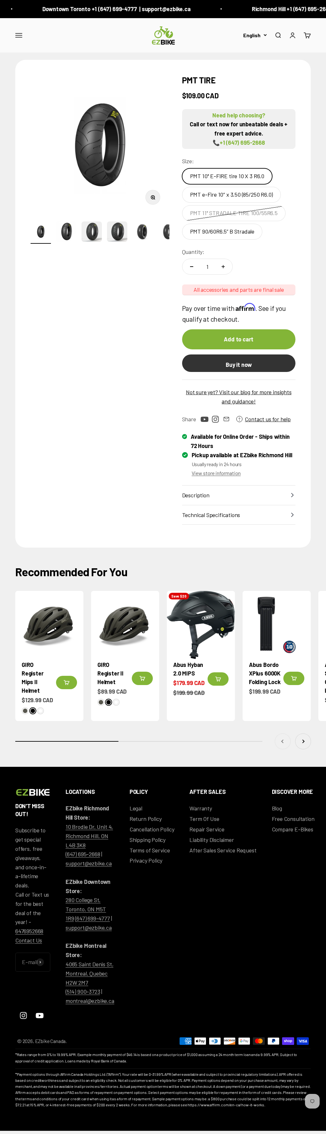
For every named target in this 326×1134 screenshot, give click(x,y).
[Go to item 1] (41, 232)
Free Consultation (293, 818)
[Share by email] (226, 419)
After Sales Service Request (222, 850)
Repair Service (206, 829)
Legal (136, 808)
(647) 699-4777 (92, 918)
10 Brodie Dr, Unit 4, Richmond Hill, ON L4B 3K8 (89, 836)
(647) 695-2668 (83, 854)
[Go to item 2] (66, 232)
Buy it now (239, 364)
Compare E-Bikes (292, 829)
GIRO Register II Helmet (110, 673)
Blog (277, 808)
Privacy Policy (146, 860)
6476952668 (29, 931)
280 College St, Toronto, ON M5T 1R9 (86, 909)
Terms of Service (150, 850)
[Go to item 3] (92, 232)
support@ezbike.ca (89, 863)
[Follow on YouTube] (204, 419)
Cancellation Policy (152, 829)
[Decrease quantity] (191, 266)
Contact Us (28, 940)
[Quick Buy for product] (66, 682)
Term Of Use (204, 818)
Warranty (200, 808)
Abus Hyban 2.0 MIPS (188, 669)
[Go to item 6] (168, 232)
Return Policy (146, 818)
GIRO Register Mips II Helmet (33, 677)
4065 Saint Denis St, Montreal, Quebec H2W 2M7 (89, 973)
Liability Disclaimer (211, 839)
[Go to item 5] (142, 232)
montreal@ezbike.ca (90, 1000)
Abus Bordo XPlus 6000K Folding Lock (265, 673)
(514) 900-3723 (83, 991)
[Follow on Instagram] (215, 419)
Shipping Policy (148, 839)
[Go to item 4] (117, 232)
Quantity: (193, 251)
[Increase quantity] (223, 266)
